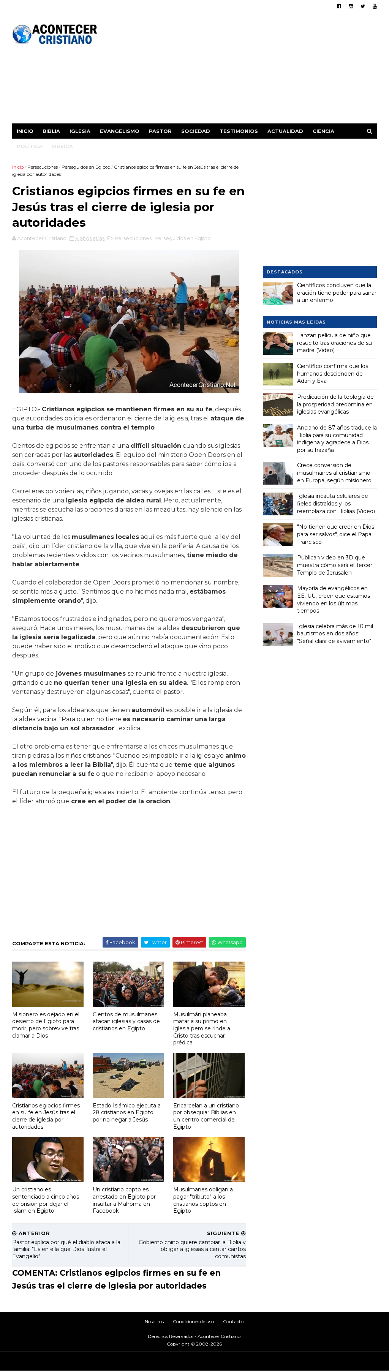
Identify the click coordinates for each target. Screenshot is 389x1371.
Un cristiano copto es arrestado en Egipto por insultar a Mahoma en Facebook (124, 1200)
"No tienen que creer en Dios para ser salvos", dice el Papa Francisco (335, 534)
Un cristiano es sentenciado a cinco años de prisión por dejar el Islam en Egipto (45, 1200)
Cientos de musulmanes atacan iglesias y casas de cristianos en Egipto (126, 1021)
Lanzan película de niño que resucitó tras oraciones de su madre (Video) (334, 343)
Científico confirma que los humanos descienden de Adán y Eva (332, 373)
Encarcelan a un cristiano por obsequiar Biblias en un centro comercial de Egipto (206, 1116)
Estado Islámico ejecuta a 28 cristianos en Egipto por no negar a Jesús (127, 1112)
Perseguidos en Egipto (86, 167)
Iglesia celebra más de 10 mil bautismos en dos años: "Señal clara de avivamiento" (335, 633)
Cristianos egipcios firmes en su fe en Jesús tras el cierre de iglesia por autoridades (46, 1116)
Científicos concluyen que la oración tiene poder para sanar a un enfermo (336, 292)
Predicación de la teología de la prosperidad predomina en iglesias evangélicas (335, 404)
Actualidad (285, 131)
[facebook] (339, 6)
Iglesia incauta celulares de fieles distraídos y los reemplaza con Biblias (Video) (336, 503)
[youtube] (375, 6)
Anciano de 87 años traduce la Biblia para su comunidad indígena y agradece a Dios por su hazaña (337, 438)
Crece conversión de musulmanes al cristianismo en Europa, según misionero (334, 472)
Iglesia (80, 131)
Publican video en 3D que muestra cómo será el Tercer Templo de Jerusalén (334, 565)
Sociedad (195, 131)
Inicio (25, 131)
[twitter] (363, 6)
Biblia (51, 131)
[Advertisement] (238, 70)
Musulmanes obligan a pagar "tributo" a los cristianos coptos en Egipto (203, 1200)
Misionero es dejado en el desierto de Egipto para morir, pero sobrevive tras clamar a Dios (45, 1025)
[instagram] (351, 6)
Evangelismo (119, 131)
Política (30, 146)
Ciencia (323, 131)
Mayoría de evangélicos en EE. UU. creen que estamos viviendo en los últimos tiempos (333, 599)
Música (62, 146)
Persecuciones (42, 167)
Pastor (160, 131)
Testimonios (239, 131)
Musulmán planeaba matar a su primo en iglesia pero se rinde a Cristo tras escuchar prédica (201, 1028)
